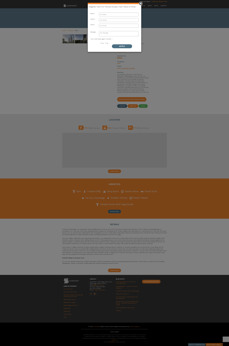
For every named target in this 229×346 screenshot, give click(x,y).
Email (92, 24)
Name (92, 13)
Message (93, 32)
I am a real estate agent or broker (101, 39)
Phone (92, 19)
